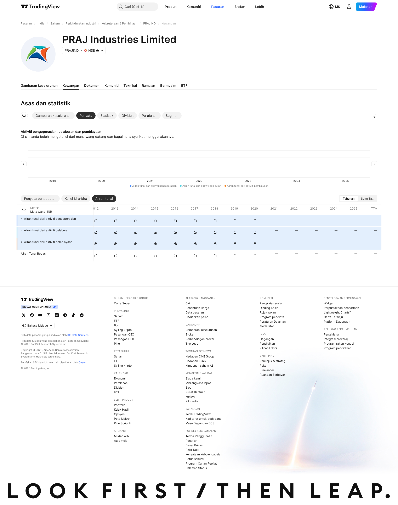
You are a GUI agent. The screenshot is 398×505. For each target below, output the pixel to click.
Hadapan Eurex (196, 361)
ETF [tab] (184, 85)
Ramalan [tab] (148, 85)
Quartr (82, 362)
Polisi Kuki (192, 449)
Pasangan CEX (124, 334)
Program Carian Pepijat (201, 463)
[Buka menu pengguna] (349, 6)
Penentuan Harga (197, 308)
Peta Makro (122, 418)
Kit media (192, 401)
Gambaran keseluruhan (201, 330)
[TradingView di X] (24, 315)
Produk (171, 7)
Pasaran (217, 7)
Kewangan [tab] (71, 85)
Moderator (267, 326)
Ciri (188, 303)
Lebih (259, 7)
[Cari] (24, 209)
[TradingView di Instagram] (48, 315)
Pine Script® (122, 423)
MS (337, 7)
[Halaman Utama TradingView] (40, 7)
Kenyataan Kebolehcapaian (204, 454)
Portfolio (119, 405)
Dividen (119, 387)
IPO (116, 392)
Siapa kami (193, 378)
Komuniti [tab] (111, 85)
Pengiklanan (332, 334)
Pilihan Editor (268, 348)
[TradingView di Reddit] (82, 315)
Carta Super (122, 303)
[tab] (53, 115)
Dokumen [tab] (92, 85)
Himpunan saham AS (200, 365)
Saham (118, 316)
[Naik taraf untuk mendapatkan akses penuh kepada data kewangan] (96, 220)
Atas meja (120, 440)
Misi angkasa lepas (198, 383)
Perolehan (120, 383)
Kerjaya (190, 396)
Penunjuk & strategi (273, 361)
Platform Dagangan (337, 321)
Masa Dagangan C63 (200, 423)
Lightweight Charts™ (337, 312)
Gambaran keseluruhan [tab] (39, 85)
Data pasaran (195, 312)
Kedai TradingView (198, 414)
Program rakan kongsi (339, 343)
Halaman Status (196, 468)
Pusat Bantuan (195, 392)
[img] (98, 50)
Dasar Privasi (194, 445)
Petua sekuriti (195, 459)
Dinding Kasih (269, 308)
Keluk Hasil (121, 409)
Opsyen (119, 414)
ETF (116, 320)
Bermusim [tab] (168, 85)
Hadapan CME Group (200, 356)
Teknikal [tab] (130, 85)
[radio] (349, 198)
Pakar (264, 365)
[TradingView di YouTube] (40, 315)
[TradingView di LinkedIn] (57, 315)
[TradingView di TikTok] (73, 315)
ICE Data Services (77, 335)
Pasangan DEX (124, 339)
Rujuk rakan (268, 312)
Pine (117, 343)
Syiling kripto (123, 330)
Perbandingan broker (200, 339)
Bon (116, 325)
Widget (329, 303)
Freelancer (267, 370)
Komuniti (194, 7)
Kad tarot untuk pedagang (204, 418)
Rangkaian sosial (271, 303)
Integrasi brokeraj (336, 339)
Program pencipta (272, 317)
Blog (189, 387)
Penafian (191, 440)
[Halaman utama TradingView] (37, 299)
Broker (239, 7)
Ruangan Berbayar (272, 374)
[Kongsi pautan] (373, 115)
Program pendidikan (337, 348)
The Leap (192, 343)
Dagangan (267, 339)
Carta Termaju (333, 317)
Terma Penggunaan (199, 436)
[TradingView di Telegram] (65, 315)
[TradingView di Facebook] (32, 315)
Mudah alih (121, 436)
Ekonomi (119, 378)
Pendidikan (267, 343)
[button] (180, 6)
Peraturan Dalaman (273, 321)
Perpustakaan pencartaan (341, 308)
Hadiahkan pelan (197, 317)
